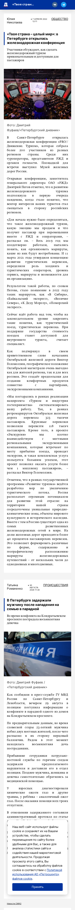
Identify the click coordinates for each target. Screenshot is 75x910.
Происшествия (55, 585)
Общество (59, 19)
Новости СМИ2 (14, 903)
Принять (37, 887)
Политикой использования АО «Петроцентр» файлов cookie (37, 874)
